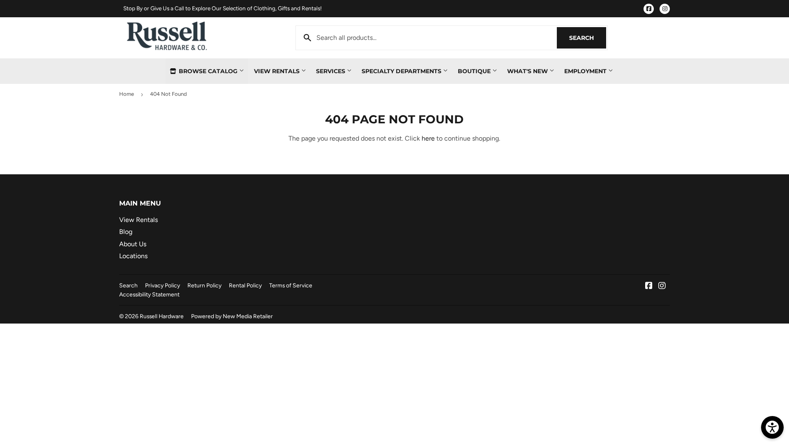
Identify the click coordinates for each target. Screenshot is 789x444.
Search (587, 38)
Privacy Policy (162, 285)
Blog (125, 232)
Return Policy (204, 285)
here (428, 138)
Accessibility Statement (149, 294)
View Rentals (277, 71)
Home (126, 94)
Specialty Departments (402, 71)
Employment (586, 71)
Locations (133, 256)
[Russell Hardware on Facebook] (649, 286)
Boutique (475, 71)
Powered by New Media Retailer (232, 316)
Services (331, 71)
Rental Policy (245, 285)
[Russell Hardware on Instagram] (662, 286)
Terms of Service (290, 285)
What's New (528, 71)
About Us (132, 244)
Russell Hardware (162, 316)
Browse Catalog (208, 71)
